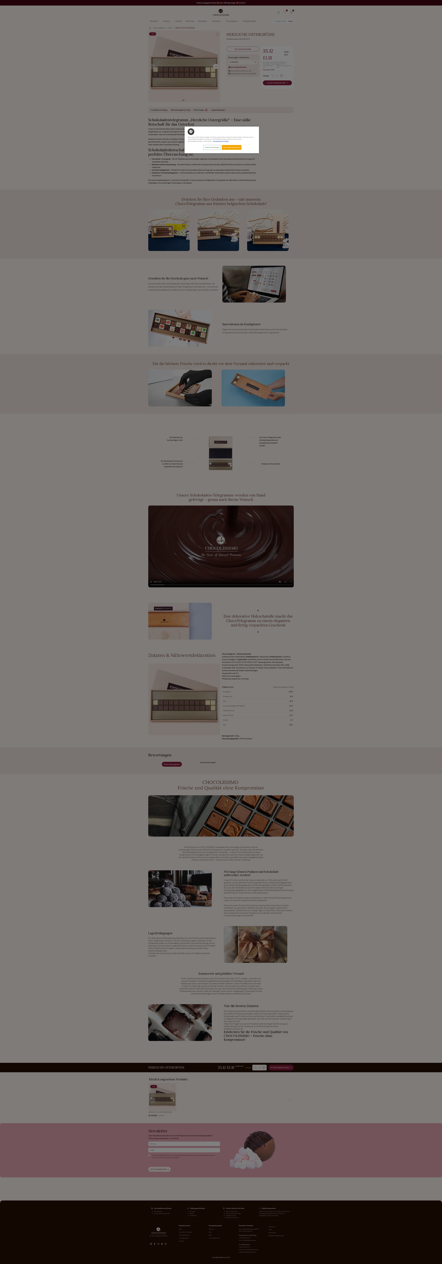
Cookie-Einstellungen (212, 147)
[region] (221, 139)
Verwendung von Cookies (221, 141)
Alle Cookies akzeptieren (231, 147)
